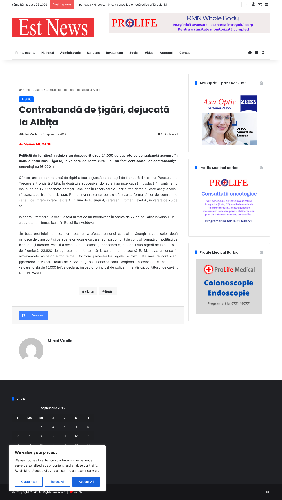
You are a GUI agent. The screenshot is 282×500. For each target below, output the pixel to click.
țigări (109, 291)
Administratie (70, 52)
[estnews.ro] (53, 27)
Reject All (57, 481)
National (47, 52)
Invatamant (114, 52)
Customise (29, 481)
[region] (57, 468)
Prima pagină (25, 52)
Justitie (38, 89)
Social (134, 52)
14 (17, 444)
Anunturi (166, 52)
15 (29, 444)
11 (64, 435)
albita (89, 291)
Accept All (86, 481)
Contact (185, 52)
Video (149, 52)
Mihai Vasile (29, 134)
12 (76, 435)
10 (52, 435)
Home (26, 89)
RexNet (79, 492)
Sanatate (93, 52)
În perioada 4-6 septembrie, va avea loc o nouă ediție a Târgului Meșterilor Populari (133, 4)
